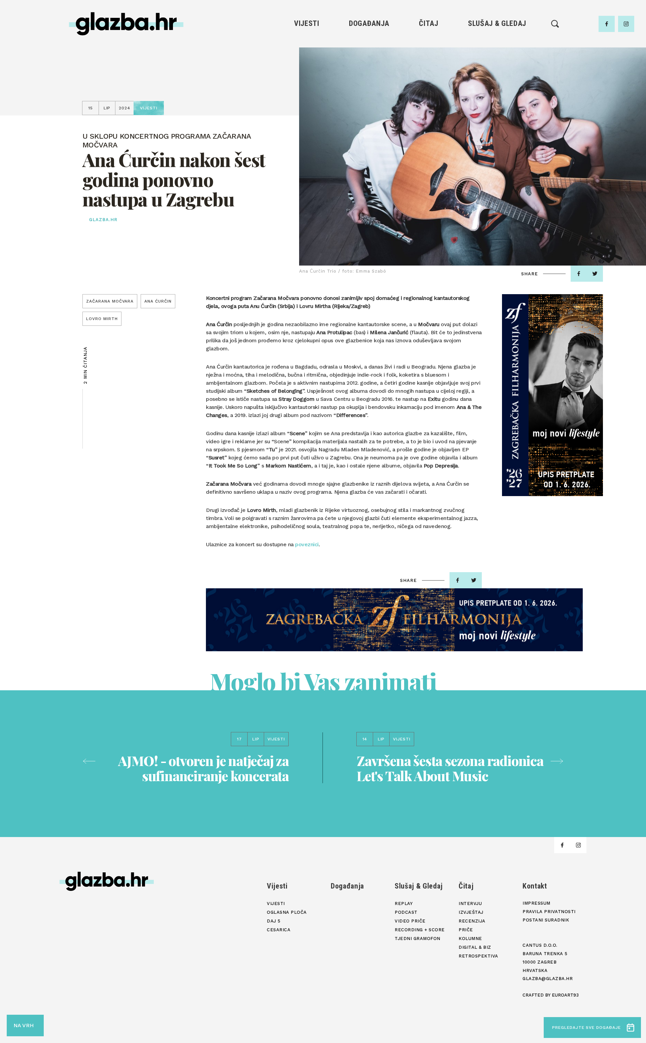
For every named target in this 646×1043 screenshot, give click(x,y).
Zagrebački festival (306, 67)
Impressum (536, 903)
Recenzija (428, 67)
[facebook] (607, 24)
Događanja (369, 23)
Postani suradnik (546, 920)
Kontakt (535, 886)
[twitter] (595, 274)
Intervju (429, 44)
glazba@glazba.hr (548, 978)
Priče (428, 78)
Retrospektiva (428, 112)
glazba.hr (103, 219)
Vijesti (306, 23)
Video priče (497, 78)
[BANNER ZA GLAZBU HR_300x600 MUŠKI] (552, 395)
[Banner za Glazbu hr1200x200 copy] (394, 619)
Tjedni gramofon (497, 55)
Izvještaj (429, 55)
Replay (497, 44)
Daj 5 (307, 89)
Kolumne (428, 89)
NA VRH (23, 1025)
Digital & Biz (428, 101)
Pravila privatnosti (549, 911)
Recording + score (497, 89)
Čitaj (428, 23)
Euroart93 (565, 995)
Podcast (497, 67)
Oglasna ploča (306, 55)
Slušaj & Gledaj (497, 23)
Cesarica (306, 78)
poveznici (307, 544)
